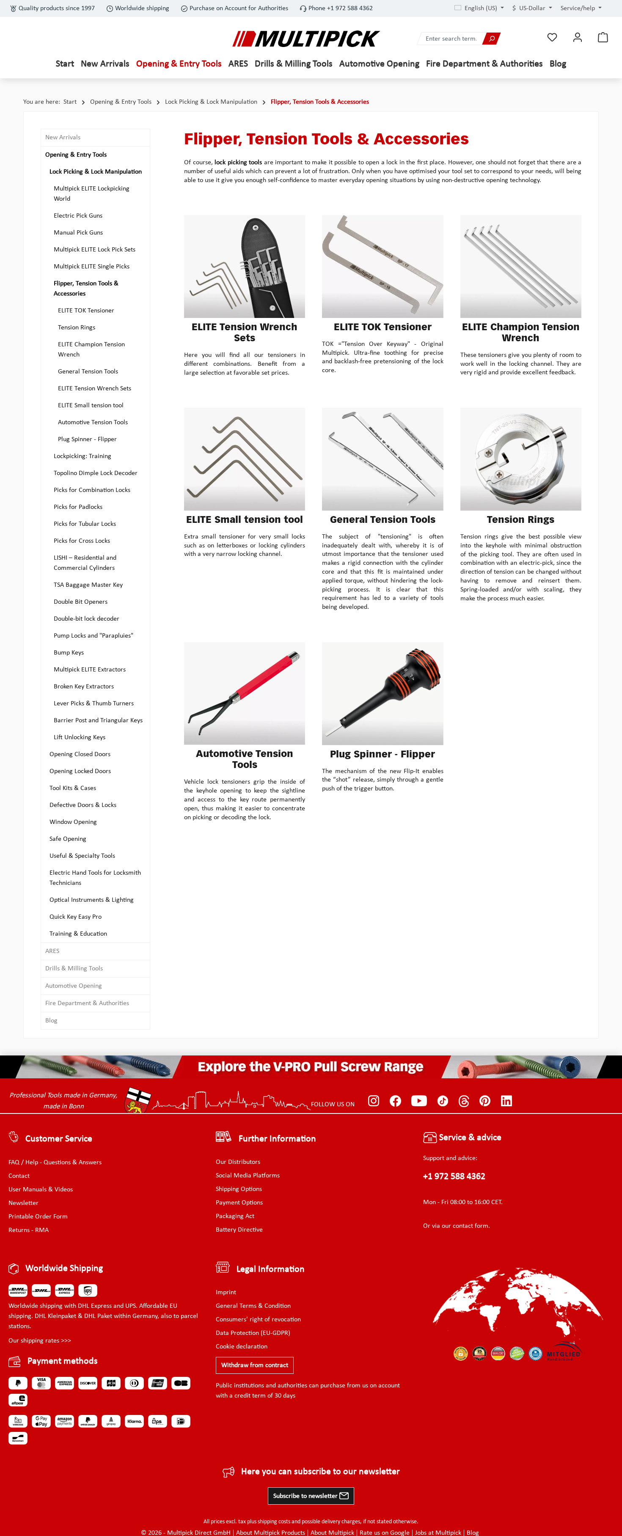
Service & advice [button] (469, 1138)
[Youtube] (419, 1101)
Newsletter (23, 1203)
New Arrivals (62, 137)
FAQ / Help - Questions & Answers (55, 1162)
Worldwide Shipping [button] (64, 1269)
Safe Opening (68, 839)
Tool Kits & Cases (73, 788)
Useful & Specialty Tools (82, 856)
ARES (52, 951)
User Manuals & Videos (40, 1189)
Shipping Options (239, 1189)
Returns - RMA (28, 1230)
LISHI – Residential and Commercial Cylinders (85, 563)
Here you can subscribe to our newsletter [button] (320, 1472)
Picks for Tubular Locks (85, 524)
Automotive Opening (73, 986)
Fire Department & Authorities (87, 1003)
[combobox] (450, 38)
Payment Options (239, 1202)
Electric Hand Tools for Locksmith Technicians (95, 878)
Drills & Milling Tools (74, 968)
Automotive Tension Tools (93, 422)
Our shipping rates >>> (39, 1340)
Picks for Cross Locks (82, 541)
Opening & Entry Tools (76, 155)
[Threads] (464, 1101)
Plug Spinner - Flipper (87, 439)
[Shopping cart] (603, 37)
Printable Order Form (38, 1216)
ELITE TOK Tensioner (86, 310)
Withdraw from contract (254, 1365)
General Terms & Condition (253, 1306)
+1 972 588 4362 (454, 1176)
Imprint (226, 1292)
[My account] (577, 37)
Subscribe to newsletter (306, 1496)
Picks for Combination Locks (92, 490)
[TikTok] (443, 1101)
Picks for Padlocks (78, 507)
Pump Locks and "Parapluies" (93, 636)
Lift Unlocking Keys (79, 737)
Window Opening (73, 822)
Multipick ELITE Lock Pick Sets (94, 249)
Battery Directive (239, 1230)
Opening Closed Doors (80, 754)
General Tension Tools (88, 371)
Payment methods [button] (63, 1361)
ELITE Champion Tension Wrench (91, 349)
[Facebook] (395, 1101)
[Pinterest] (485, 1101)
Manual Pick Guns (78, 232)
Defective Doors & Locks (83, 805)
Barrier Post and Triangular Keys (98, 720)
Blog (51, 1020)
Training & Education (78, 934)
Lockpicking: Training (82, 456)
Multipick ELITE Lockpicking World (91, 193)
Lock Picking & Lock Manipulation (96, 172)
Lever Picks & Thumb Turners (94, 703)
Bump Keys (69, 652)
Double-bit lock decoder (86, 619)
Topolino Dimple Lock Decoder (96, 473)
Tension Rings (76, 327)
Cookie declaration (241, 1346)
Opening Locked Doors (80, 771)
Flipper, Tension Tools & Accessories (86, 288)
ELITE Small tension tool (91, 405)
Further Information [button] (277, 1139)
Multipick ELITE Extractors (90, 669)
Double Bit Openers (80, 602)
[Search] (491, 39)
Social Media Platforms (248, 1175)
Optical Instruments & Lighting (92, 900)
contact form (470, 1226)
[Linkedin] (506, 1101)
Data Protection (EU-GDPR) (253, 1333)
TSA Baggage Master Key (88, 585)
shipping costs (274, 1522)
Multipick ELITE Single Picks (91, 266)
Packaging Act (235, 1216)
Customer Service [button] (58, 1139)
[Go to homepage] (306, 38)
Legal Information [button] (271, 1269)
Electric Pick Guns (78, 216)
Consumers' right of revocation (258, 1319)
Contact (19, 1176)
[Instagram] (374, 1101)
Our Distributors (238, 1162)
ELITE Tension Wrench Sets (94, 388)
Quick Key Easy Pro (76, 917)
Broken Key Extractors (84, 686)
